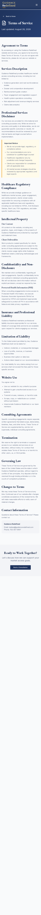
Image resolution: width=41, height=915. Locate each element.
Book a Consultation (20, 567)
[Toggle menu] (37, 5)
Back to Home (11, 16)
